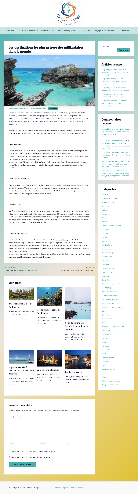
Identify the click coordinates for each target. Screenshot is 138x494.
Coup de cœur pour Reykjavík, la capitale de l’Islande (76, 326)
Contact (73, 488)
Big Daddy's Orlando (110, 129)
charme (50, 191)
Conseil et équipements (111, 226)
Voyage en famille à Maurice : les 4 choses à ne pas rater (21, 370)
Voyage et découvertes (104, 31)
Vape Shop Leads (109, 152)
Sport (104, 354)
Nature (104, 311)
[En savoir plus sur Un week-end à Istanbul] (49, 358)
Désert (104, 241)
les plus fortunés (61, 240)
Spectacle (106, 350)
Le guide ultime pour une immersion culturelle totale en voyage (114, 81)
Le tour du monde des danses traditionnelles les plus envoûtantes (114, 103)
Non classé (106, 315)
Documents (106, 249)
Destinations (46, 31)
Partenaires (124, 31)
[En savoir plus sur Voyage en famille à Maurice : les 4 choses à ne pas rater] (21, 357)
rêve (25, 133)
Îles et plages (107, 288)
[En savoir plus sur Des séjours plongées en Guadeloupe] (49, 297)
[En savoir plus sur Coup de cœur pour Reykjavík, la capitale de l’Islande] (78, 303)
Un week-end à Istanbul (48, 369)
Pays (103, 323)
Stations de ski (108, 358)
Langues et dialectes (110, 295)
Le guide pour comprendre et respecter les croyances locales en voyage (115, 72)
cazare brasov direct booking (114, 141)
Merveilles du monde (110, 303)
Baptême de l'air (108, 202)
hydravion (77, 185)
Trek (103, 365)
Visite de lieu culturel (111, 381)
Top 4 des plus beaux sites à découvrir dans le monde (116, 155)
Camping (105, 218)
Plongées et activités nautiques (114, 327)
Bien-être (105, 206)
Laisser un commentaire (38, 108)
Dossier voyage (108, 253)
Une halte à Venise (73, 372)
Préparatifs (106, 330)
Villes (104, 377)
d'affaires (105, 237)
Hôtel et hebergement (66, 31)
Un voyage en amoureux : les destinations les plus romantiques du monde (116, 145)
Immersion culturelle (110, 292)
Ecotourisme (107, 257)
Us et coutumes (108, 369)
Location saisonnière (110, 299)
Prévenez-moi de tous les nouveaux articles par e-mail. (31, 457)
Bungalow (106, 214)
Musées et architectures (112, 307)
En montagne (107, 272)
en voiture (106, 276)
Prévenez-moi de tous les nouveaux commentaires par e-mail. (33, 451)
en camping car (108, 268)
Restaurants (107, 334)
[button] (15, 31)
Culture (105, 233)
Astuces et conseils (28, 31)
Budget (104, 210)
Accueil (81, 488)
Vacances (105, 373)
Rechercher (106, 46)
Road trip (105, 338)
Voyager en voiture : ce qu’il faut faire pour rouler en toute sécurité (116, 164)
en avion (105, 261)
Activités (10, 31)
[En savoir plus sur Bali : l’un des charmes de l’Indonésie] (21, 294)
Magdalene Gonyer (109, 161)
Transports (85, 31)
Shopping (105, 346)
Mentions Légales (61, 488)
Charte (104, 222)
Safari (104, 342)
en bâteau (106, 264)
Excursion (106, 280)
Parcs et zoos (107, 319)
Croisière (105, 229)
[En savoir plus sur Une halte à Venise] (78, 359)
